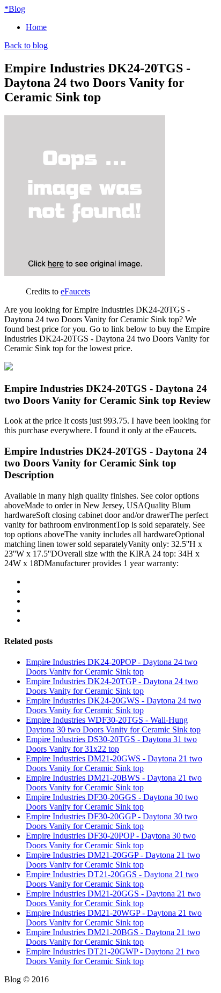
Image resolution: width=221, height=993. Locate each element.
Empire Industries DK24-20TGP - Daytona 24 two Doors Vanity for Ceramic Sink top (112, 686)
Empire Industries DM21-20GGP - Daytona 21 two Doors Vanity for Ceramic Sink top (113, 859)
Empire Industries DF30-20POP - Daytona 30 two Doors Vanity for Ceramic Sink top (111, 840)
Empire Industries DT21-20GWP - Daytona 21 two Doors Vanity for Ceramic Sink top (113, 956)
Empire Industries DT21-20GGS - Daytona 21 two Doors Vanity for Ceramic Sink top (112, 879)
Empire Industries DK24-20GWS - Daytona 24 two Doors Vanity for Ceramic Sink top (113, 705)
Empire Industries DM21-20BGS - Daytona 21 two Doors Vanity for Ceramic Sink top (113, 937)
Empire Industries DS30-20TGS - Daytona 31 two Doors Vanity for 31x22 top (111, 744)
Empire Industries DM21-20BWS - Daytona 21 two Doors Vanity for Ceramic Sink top (114, 782)
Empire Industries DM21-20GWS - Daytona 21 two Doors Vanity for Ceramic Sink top (114, 763)
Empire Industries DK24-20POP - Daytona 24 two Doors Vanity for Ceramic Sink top (111, 666)
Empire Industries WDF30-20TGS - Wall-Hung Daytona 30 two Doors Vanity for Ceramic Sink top (113, 724)
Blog (14, 8)
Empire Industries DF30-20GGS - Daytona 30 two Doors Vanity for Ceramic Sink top (112, 801)
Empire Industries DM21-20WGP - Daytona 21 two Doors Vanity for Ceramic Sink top (114, 917)
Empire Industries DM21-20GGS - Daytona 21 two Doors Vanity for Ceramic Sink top (113, 898)
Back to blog (26, 45)
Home (36, 27)
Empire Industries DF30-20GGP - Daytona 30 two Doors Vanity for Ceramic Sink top (111, 821)
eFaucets (75, 291)
